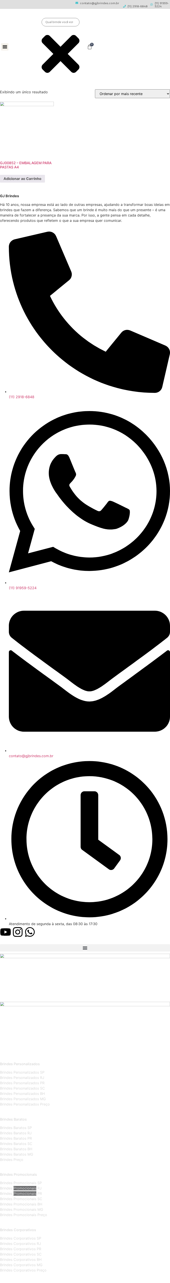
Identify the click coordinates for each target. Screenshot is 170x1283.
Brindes (7, 1188)
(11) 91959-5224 (162, 5)
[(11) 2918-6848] (124, 6)
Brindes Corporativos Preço (23, 1270)
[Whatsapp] (29, 932)
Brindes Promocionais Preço (23, 1215)
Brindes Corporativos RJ (20, 1243)
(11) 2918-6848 (138, 6)
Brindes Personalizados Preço (25, 1104)
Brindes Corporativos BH (21, 1259)
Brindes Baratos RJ (16, 1133)
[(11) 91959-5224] (151, 4)
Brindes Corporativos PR (20, 1249)
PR (39, 1193)
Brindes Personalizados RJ (22, 1077)
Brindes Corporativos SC (21, 1254)
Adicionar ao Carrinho (22, 178)
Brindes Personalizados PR (22, 1083)
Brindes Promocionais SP (21, 1183)
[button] (4, 47)
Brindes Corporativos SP (20, 1238)
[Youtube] (5, 932)
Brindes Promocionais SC (21, 1199)
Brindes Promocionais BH (21, 1204)
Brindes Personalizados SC (22, 1088)
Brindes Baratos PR (16, 1138)
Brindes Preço (11, 1159)
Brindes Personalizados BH (22, 1093)
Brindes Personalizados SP (22, 1072)
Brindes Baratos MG (16, 1154)
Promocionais (25, 1188)
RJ (39, 1188)
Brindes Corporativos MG (21, 1265)
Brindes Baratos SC (16, 1143)
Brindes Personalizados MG (23, 1099)
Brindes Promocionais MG (21, 1209)
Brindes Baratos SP (16, 1127)
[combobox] (61, 22)
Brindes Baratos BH (16, 1149)
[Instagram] (17, 932)
